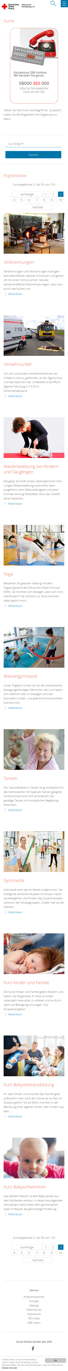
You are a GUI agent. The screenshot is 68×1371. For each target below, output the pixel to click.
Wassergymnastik (20, 676)
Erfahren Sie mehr (9, 1367)
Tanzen (10, 778)
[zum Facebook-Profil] (33, 1348)
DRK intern (34, 1322)
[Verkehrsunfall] (34, 335)
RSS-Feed (34, 1318)
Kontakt (34, 1301)
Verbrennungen (19, 262)
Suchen (33, 155)
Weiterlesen (15, 294)
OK (55, 1360)
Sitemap (34, 1305)
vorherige (27, 194)
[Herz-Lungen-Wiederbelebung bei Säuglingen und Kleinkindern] (34, 437)
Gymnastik (14, 880)
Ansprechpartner (34, 1296)
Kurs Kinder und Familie (26, 982)
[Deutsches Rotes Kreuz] (10, 7)
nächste (37, 207)
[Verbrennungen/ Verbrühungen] (34, 233)
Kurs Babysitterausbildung (29, 1084)
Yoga (8, 574)
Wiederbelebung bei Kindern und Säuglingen (31, 469)
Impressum (34, 1314)
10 (60, 200)
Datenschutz (34, 1309)
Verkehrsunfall (17, 364)
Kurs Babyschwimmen (25, 1187)
